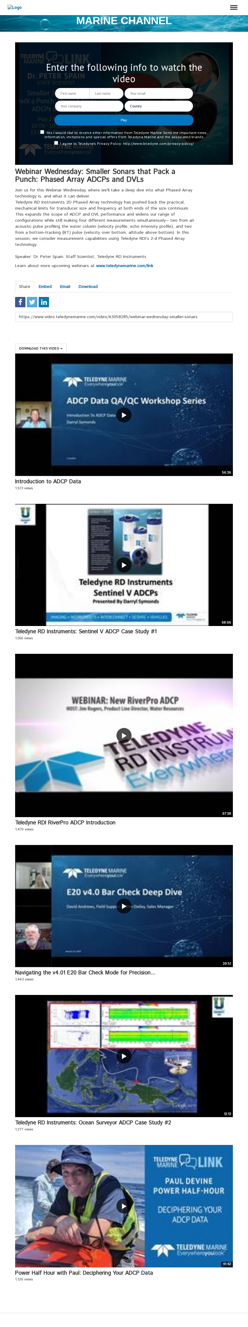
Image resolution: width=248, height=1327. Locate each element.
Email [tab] (65, 287)
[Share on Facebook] (20, 302)
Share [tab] (24, 287)
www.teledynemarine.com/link (124, 266)
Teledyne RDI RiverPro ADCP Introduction (65, 823)
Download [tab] (88, 287)
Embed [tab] (45, 287)
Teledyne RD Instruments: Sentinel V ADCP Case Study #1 (86, 632)
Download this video (39, 348)
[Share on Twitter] (32, 302)
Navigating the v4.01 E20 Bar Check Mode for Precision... (85, 973)
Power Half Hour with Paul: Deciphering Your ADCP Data (84, 1273)
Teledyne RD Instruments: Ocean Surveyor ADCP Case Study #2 (93, 1123)
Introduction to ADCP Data (48, 482)
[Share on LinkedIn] (44, 302)
